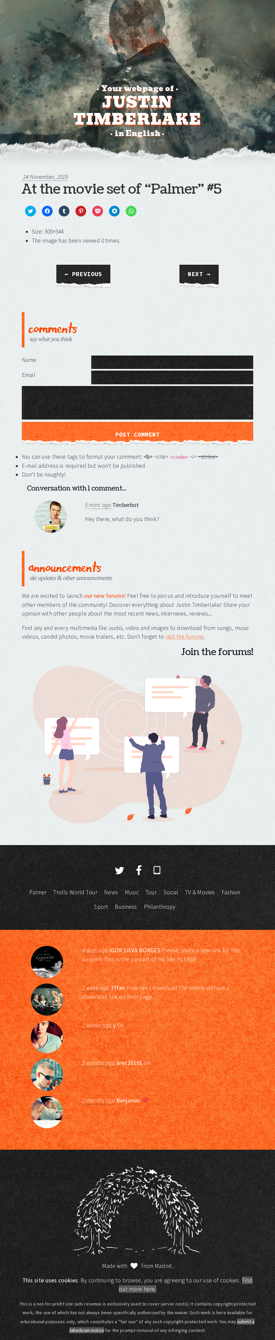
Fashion (231, 892)
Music (132, 892)
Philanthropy (160, 906)
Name (29, 360)
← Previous (83, 274)
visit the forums (184, 636)
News (111, 892)
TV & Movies (200, 892)
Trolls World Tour (75, 892)
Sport (101, 906)
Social (171, 892)
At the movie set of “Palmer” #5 (121, 189)
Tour (151, 892)
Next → (199, 274)
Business (126, 906)
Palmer (38, 892)
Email (28, 375)
